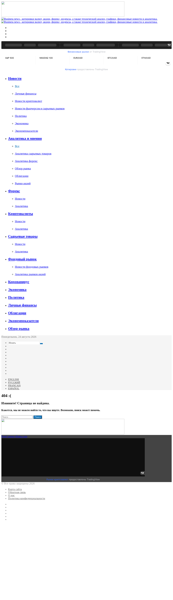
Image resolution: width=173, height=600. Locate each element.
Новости (14, 78)
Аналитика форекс (26, 161)
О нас (11, 495)
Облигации (21, 176)
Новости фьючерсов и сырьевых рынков (40, 108)
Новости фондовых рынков (31, 266)
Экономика (22, 123)
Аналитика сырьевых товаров (33, 153)
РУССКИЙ (14, 382)
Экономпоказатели (26, 131)
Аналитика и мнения (25, 138)
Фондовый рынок (22, 259)
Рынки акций (23, 183)
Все (17, 86)
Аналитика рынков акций (30, 274)
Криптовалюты (20, 214)
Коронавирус (18, 282)
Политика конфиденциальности (26, 498)
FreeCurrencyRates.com (14, 436)
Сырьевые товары (23, 236)
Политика (21, 116)
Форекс (14, 191)
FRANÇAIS (14, 385)
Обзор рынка (23, 168)
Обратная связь (17, 492)
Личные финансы (25, 93)
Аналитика (21, 206)
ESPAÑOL (13, 388)
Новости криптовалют (28, 101)
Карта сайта (15, 489)
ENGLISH (13, 379)
